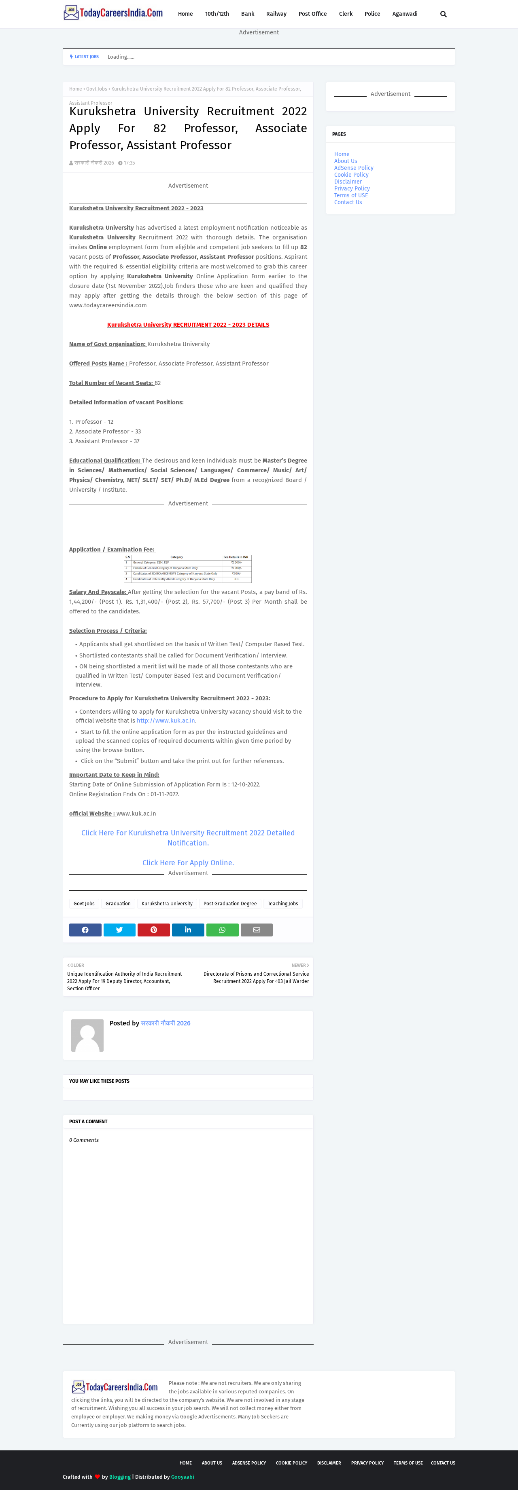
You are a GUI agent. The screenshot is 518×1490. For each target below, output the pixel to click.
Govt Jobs (96, 89)
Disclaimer (348, 181)
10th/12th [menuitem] (217, 14)
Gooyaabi (182, 1477)
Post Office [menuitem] (313, 14)
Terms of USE (351, 195)
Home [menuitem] (185, 14)
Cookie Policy (351, 174)
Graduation (118, 904)
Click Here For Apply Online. (188, 862)
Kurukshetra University (167, 904)
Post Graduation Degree (230, 904)
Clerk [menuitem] (345, 14)
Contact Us (348, 202)
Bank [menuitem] (247, 14)
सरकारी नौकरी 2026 (94, 163)
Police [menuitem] (372, 14)
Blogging (120, 1477)
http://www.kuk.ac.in (166, 720)
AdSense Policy (354, 168)
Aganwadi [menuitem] (405, 14)
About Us (345, 161)
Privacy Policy (352, 188)
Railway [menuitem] (276, 14)
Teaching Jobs (283, 904)
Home (75, 89)
